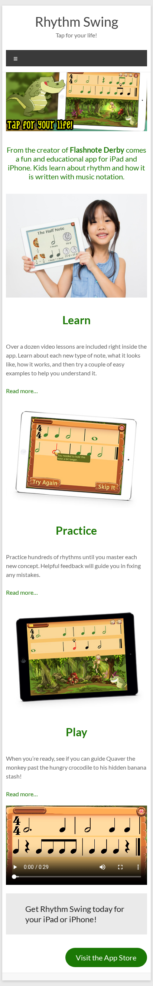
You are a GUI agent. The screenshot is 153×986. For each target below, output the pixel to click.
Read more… (22, 390)
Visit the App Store (106, 957)
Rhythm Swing (76, 21)
